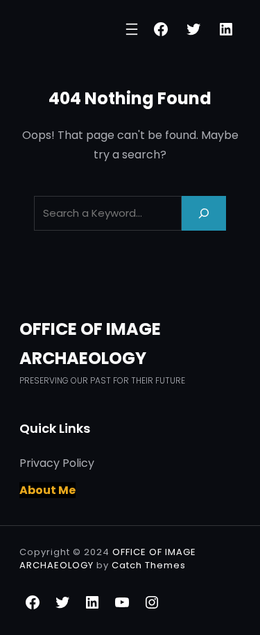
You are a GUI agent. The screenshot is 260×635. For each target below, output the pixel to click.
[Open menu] (131, 29)
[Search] (204, 213)
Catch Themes (149, 565)
